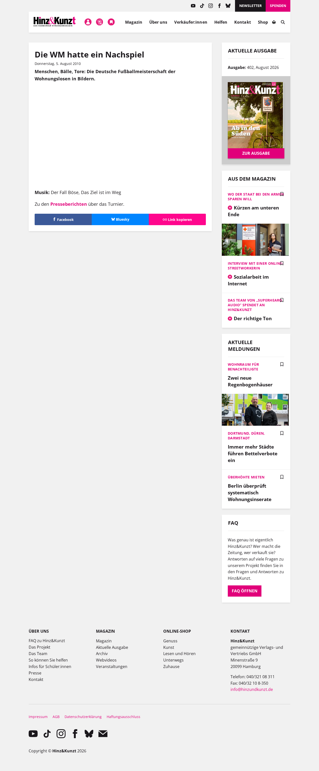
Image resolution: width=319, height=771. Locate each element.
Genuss (170, 641)
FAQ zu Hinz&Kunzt (47, 640)
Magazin (133, 22)
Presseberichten (68, 204)
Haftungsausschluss (123, 716)
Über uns (158, 22)
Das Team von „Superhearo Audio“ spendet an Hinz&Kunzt (255, 305)
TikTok (202, 6)
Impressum (38, 716)
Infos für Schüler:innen (50, 666)
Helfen (220, 22)
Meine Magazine (100, 22)
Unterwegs (173, 660)
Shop (263, 22)
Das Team (38, 653)
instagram (210, 6)
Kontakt (242, 22)
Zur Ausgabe (256, 153)
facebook (219, 6)
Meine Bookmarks (111, 22)
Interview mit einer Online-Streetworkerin (255, 265)
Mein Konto (88, 22)
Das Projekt (39, 647)
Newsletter (250, 5)
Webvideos (106, 660)
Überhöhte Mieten (246, 477)
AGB (56, 716)
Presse (35, 673)
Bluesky (228, 6)
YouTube (193, 6)
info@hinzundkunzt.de (252, 689)
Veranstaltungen (111, 666)
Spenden (278, 5)
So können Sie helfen (48, 660)
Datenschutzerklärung (83, 716)
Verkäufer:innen (190, 22)
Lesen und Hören (179, 653)
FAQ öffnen (244, 591)
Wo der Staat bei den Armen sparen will (256, 196)
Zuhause (171, 666)
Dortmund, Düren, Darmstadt (246, 435)
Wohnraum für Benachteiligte (243, 366)
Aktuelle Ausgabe (112, 647)
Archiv (102, 653)
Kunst (168, 647)
